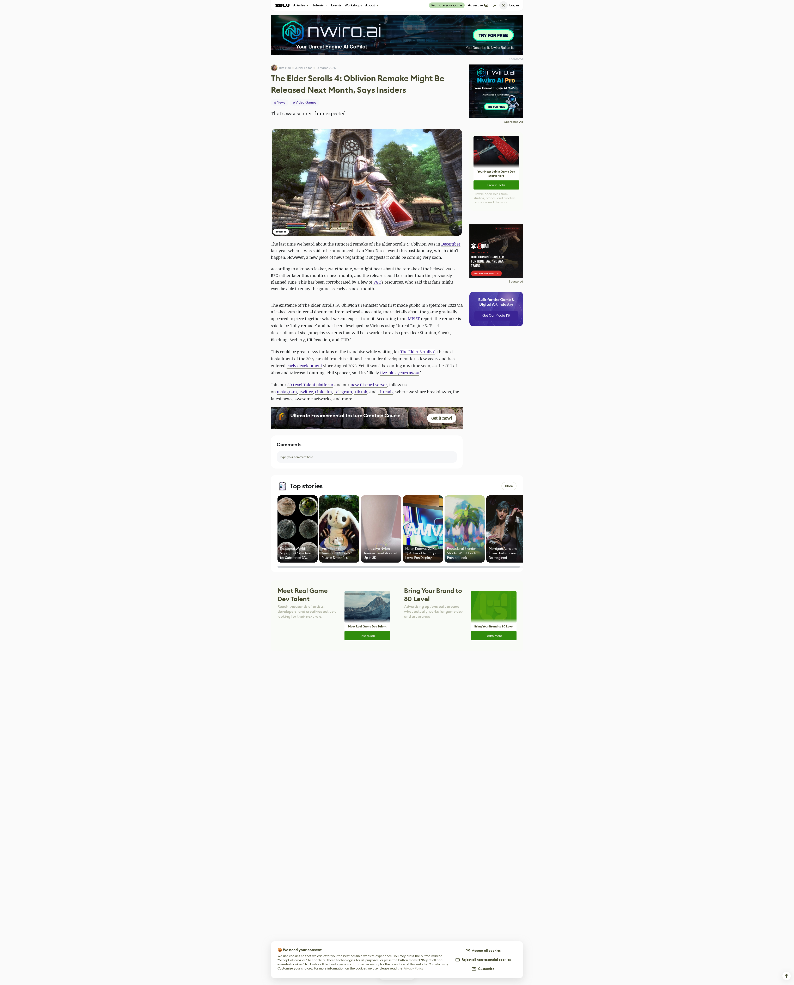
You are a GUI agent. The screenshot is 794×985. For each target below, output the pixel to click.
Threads (385, 392)
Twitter (306, 392)
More (509, 486)
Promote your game (446, 5)
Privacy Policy (413, 968)
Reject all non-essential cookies (485, 960)
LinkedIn (323, 392)
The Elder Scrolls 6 (417, 351)
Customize (485, 969)
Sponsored (516, 281)
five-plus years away (399, 373)
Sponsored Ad (513, 122)
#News (279, 102)
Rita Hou (285, 68)
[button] (367, 182)
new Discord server (368, 385)
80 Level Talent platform (310, 385)
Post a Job (367, 636)
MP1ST (414, 318)
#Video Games (304, 102)
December (450, 244)
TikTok (360, 392)
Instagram (287, 392)
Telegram (343, 392)
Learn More (493, 636)
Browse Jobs (496, 185)
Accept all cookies (485, 950)
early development (304, 365)
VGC (377, 282)
